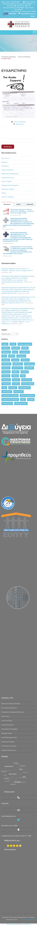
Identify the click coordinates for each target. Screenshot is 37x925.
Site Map (6, 11)
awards (5, 344)
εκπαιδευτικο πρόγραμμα (10, 399)
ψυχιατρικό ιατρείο (20, 403)
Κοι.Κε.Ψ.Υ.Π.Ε (17, 368)
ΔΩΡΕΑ (11, 356)
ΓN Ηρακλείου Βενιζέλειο (8, 57)
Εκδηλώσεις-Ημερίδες (7, 189)
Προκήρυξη (6, 383)
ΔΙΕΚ (4, 356)
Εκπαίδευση (5, 166)
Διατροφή (15, 360)
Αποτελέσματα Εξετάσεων (9, 708)
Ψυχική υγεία (18, 391)
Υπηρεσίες (13, 387)
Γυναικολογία (24, 352)
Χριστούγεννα (7, 391)
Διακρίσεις (4, 162)
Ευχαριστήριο (20, 124)
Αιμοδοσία (6, 348)
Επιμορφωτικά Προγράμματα (10, 185)
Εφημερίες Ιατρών (6, 733)
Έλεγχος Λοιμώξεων (25, 344)
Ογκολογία (6, 376)
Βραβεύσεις (6, 352)
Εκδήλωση (25, 360)
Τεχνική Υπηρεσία (6, 181)
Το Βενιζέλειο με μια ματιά (8, 746)
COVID (13, 344)
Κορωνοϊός (6, 372)
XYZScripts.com (27, 924)
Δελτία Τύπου (5, 716)
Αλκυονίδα (16, 348)
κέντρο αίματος (7, 403)
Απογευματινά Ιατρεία (7, 741)
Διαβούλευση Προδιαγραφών (10, 173)
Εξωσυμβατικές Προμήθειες (9, 729)
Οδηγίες (3, 193)
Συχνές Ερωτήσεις (6, 720)
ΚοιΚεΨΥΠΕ (29, 368)
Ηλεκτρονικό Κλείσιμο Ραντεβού (10, 703)
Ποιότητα (16, 380)
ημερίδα (30, 399)
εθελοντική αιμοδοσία (27, 395)
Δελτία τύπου (5, 158)
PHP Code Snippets (11, 924)
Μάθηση (15, 372)
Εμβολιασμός (18, 364)
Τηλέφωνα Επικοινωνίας (8, 750)
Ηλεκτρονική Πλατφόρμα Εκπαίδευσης (12, 712)
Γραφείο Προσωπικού (7, 177)
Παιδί (22, 376)
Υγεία (4, 387)
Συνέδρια (16, 383)
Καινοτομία (6, 368)
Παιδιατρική (6, 380)
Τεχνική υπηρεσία (27, 383)
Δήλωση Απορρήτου (29, 919)
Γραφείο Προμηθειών (7, 170)
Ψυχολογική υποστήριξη (10, 395)
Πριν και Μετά (27, 380)
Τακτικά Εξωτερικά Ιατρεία (9, 737)
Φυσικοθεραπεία (24, 387)
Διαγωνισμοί (21, 356)
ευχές (23, 399)
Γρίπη (15, 352)
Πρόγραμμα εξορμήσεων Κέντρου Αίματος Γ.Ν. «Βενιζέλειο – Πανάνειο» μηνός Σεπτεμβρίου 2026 (22, 211)
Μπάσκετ (24, 372)
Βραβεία (25, 348)
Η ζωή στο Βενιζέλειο (24, 57)
